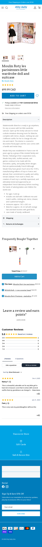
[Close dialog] (40, 265)
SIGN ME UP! (31, 283)
